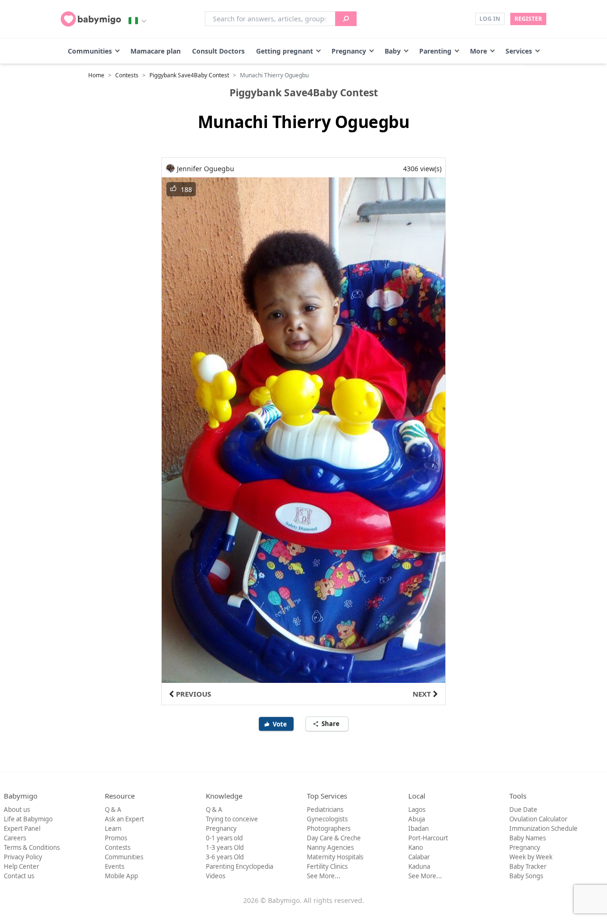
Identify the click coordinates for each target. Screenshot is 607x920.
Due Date (523, 809)
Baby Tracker (527, 866)
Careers (15, 838)
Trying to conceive (232, 819)
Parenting (435, 50)
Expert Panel (22, 828)
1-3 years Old (225, 847)
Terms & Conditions (32, 847)
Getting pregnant (284, 50)
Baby (393, 50)
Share (331, 723)
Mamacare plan (155, 50)
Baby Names (527, 838)
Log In (489, 19)
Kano (415, 847)
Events (114, 866)
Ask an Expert (124, 819)
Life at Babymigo (28, 819)
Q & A (113, 809)
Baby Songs (526, 876)
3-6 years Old (225, 857)
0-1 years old (224, 838)
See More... (323, 876)
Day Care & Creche (334, 838)
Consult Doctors (218, 50)
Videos (215, 876)
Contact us (19, 876)
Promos (116, 838)
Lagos (416, 809)
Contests (126, 75)
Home (96, 75)
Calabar (419, 857)
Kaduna (419, 866)
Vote (280, 724)
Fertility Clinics (327, 866)
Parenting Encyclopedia (239, 866)
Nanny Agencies (330, 847)
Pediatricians (325, 809)
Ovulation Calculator (538, 819)
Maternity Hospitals (335, 857)
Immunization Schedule (543, 828)
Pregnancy (348, 50)
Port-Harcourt (428, 838)
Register (528, 19)
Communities (90, 50)
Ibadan (418, 828)
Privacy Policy (23, 857)
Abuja (416, 819)
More (478, 50)
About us (17, 809)
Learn (113, 828)
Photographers (328, 828)
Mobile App (121, 876)
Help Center (21, 866)
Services (519, 50)
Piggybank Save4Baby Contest (189, 75)
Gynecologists (327, 819)
